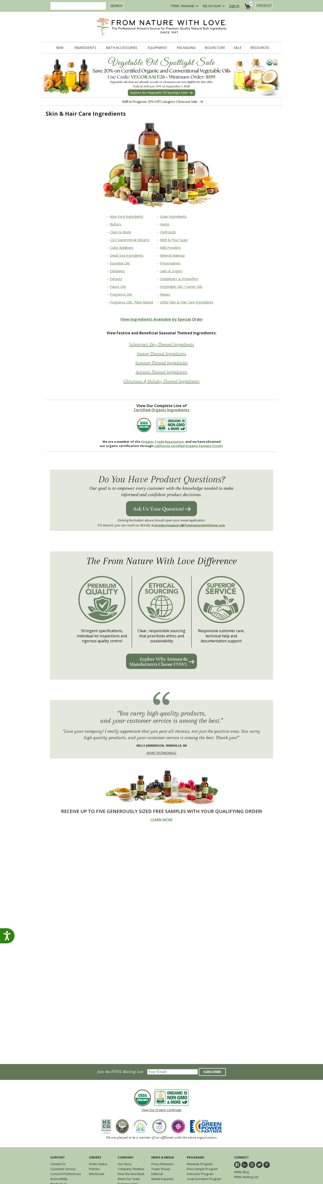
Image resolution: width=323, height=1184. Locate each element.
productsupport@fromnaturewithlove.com (190, 525)
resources (259, 48)
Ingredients (85, 48)
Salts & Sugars (171, 271)
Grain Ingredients (173, 216)
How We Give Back (131, 1174)
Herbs (165, 224)
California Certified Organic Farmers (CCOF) (188, 446)
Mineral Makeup (172, 255)
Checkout (263, 6)
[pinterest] (266, 1165)
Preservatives (170, 263)
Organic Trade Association (162, 441)
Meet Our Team (129, 1179)
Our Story (124, 1164)
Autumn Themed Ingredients (162, 372)
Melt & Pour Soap (174, 240)
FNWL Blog (241, 1172)
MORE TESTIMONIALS (161, 753)
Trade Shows (160, 1169)
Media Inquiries (162, 1179)
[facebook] (237, 1165)
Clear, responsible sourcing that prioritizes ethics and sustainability (161, 636)
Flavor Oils (118, 286)
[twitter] (259, 1165)
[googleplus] (244, 1165)
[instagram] (252, 1165)
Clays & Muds (120, 232)
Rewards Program (200, 1164)
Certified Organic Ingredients (161, 410)
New (59, 48)
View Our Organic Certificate (161, 1110)
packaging (186, 48)
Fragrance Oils (121, 294)
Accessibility (59, 1179)
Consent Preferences (65, 1174)
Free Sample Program (202, 1169)
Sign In (234, 6)
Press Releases (162, 1164)
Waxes (165, 294)
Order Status (98, 1164)
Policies (94, 1169)
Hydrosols (168, 232)
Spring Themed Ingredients (161, 353)
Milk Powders (170, 247)
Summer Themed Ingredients (161, 363)
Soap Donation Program (204, 1179)
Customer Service (63, 1169)
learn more (162, 820)
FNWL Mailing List (246, 1177)
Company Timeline (131, 1169)
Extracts (116, 279)
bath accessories (121, 48)
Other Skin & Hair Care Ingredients (186, 302)
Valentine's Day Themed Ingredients (161, 344)
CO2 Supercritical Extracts (129, 240)
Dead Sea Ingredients (127, 255)
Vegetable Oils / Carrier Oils (181, 286)
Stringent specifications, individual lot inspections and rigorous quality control (102, 636)
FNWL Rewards (182, 6)
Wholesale (96, 1174)
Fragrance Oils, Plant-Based (131, 302)
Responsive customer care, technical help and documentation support (221, 636)
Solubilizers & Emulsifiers (179, 279)
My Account (212, 6)
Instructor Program (200, 1174)
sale (237, 48)
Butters (115, 224)
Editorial (157, 1174)
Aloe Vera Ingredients (126, 216)
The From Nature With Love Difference (162, 561)
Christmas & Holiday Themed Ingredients (161, 381)
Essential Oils (120, 263)
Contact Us (58, 1164)
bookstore (215, 48)
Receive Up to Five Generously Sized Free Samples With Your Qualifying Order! (161, 811)
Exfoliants (117, 271)
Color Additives (121, 247)
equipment (157, 48)
